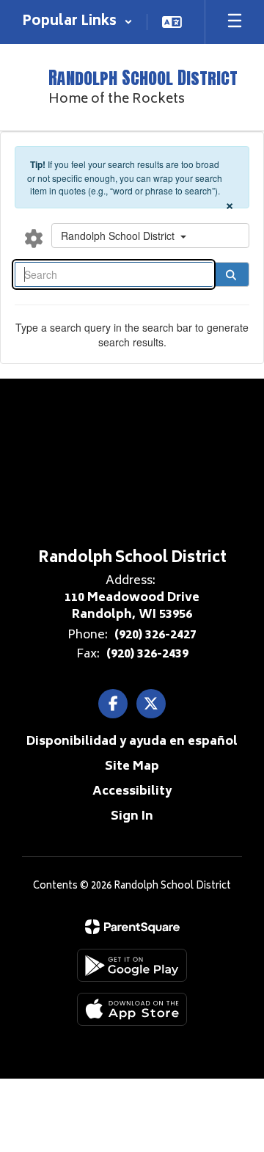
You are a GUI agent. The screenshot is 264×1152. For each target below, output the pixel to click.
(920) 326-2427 (155, 635)
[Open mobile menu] (234, 22)
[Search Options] (34, 237)
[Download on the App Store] (132, 1009)
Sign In (132, 816)
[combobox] (150, 235)
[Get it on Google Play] (132, 965)
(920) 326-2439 (147, 654)
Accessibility (132, 791)
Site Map (132, 767)
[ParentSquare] (132, 927)
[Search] (231, 274)
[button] (77, 22)
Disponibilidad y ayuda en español (132, 742)
